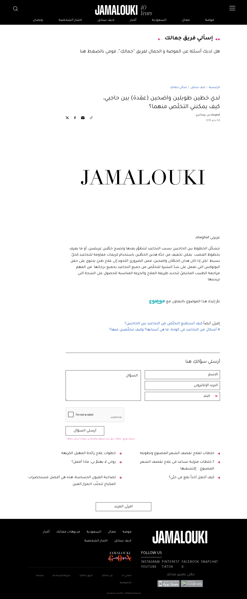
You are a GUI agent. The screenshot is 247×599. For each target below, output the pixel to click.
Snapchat (209, 562)
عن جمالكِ (107, 575)
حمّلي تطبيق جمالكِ (181, 574)
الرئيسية (214, 87)
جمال (186, 20)
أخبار (133, 20)
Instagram (150, 562)
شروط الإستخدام (61, 575)
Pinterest (171, 562)
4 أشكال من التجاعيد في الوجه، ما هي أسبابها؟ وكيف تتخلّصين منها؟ (164, 330)
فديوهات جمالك (68, 532)
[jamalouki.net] (123, 10)
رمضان (38, 20)
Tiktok (167, 567)
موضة (209, 20)
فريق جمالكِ (86, 575)
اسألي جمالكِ (178, 87)
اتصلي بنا (126, 575)
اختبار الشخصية (70, 20)
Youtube (149, 567)
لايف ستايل (105, 20)
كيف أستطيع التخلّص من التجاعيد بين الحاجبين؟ (163, 324)
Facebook (190, 562)
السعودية (159, 20)
